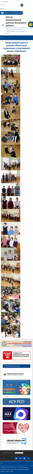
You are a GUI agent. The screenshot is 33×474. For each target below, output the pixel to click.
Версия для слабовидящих (13, 13)
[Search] (22, 5)
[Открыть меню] (1, 37)
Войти (2, 9)
